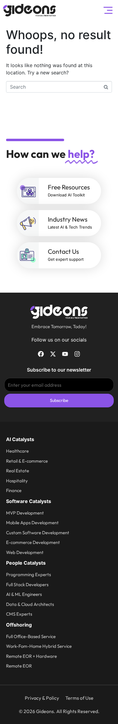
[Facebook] (41, 354)
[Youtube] (65, 354)
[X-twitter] (53, 354)
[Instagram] (77, 354)
